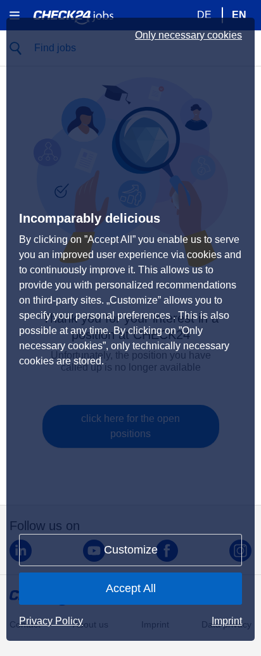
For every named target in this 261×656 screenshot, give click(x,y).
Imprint (227, 621)
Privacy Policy (51, 621)
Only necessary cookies (188, 35)
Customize (131, 549)
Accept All (131, 588)
